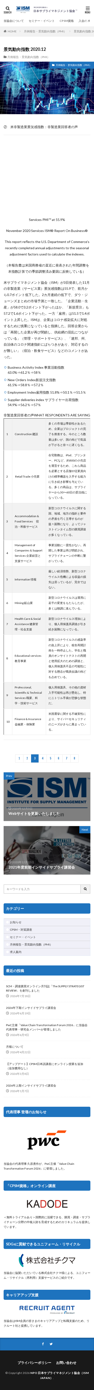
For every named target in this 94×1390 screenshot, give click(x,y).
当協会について (14, 21)
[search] (85, 889)
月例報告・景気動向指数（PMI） (45, 31)
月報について (14, 1046)
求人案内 (15, 952)
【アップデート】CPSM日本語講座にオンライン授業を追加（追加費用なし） (44, 1066)
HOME (12, 31)
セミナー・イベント (42, 21)
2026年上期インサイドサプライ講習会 (31, 1085)
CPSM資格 (67, 21)
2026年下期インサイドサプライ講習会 (31, 1008)
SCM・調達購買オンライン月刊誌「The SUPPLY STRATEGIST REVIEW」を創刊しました (45, 988)
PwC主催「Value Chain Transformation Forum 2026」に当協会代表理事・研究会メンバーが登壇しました (46, 1027)
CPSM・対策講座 (21, 929)
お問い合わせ (66, 1362)
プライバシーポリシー (34, 1362)
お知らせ (15, 922)
